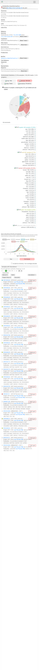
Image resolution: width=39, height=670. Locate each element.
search (20, 282)
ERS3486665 (6, 325)
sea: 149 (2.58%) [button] (29, 129)
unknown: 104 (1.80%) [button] (28, 222)
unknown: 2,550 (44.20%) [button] (27, 227)
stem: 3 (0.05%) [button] (30, 215)
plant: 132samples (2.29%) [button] (28, 209)
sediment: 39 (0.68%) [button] (28, 136)
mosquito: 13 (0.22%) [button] (28, 188)
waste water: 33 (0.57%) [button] (27, 138)
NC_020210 (17, 35)
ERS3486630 (6, 287)
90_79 (8, 8)
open (15, 282)
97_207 (16, 8)
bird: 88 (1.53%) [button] (30, 172)
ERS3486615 (6, 418)
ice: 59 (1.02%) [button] (30, 133)
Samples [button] (28, 80)
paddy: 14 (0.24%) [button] (29, 160)
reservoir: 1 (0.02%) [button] (29, 147)
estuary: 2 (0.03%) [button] (29, 144)
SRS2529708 (6, 335)
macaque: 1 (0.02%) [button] (29, 201)
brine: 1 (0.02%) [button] (30, 146)
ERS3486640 (6, 297)
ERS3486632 (6, 428)
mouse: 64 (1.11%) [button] (29, 179)
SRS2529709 (6, 386)
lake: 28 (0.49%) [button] (30, 140)
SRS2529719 (6, 361)
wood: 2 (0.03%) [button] (30, 219)
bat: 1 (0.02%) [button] (30, 205)
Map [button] (11, 80)
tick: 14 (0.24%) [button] (30, 186)
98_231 (20, 8)
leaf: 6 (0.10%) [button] (30, 213)
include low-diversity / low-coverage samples (25, 263)
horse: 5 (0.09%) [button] (30, 197)
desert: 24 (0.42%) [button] (29, 158)
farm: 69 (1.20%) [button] (29, 154)
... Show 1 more (23, 40)
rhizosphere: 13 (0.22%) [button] (28, 211)
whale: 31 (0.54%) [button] (29, 183)
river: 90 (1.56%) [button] (30, 131)
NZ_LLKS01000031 (6, 36)
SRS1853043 (6, 280)
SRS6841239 (6, 401)
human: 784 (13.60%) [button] (28, 170)
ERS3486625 (6, 306)
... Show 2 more (23, 36)
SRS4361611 (6, 394)
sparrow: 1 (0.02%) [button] (29, 203)
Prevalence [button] (28, 83)
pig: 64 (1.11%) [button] (30, 177)
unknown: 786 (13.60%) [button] (28, 207)
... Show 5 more (23, 58)
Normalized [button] (27, 259)
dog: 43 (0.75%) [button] (30, 181)
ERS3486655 (6, 316)
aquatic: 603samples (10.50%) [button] (27, 127)
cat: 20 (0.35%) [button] (30, 184)
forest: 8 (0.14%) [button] (30, 163)
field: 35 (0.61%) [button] (30, 156)
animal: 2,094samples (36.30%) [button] (27, 168)
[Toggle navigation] (34, 2)
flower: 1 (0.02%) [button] (29, 221)
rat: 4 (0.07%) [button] (30, 199)
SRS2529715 (6, 369)
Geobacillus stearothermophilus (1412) (11, 58)
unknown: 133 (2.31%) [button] (28, 149)
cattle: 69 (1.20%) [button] (29, 175)
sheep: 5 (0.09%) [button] (29, 196)
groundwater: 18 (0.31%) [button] (27, 142)
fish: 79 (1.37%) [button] (30, 173)
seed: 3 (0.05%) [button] (30, 217)
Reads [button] (10, 83)
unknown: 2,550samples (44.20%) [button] (26, 225)
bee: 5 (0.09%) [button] (30, 192)
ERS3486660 (6, 377)
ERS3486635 (6, 352)
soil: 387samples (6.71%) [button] (29, 152)
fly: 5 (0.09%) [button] (30, 194)
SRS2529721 (6, 437)
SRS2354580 (6, 411)
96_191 (12, 8)
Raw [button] (11, 259)
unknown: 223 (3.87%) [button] (28, 165)
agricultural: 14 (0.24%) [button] (28, 161)
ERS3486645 (6, 342)
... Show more (24, 44)
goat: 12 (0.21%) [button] (30, 190)
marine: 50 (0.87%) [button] (29, 134)
